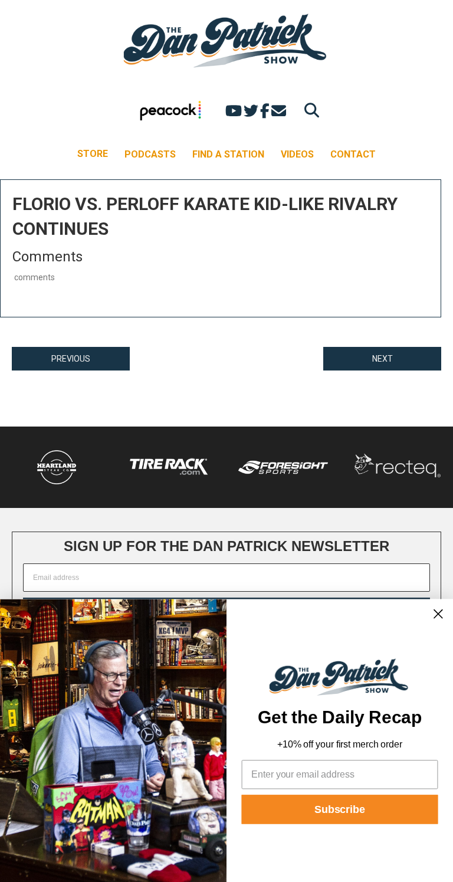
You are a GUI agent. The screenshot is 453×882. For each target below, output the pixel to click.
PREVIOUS (70, 358)
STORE (92, 153)
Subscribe (339, 809)
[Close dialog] (438, 614)
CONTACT (353, 154)
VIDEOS (297, 154)
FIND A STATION (228, 154)
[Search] (309, 110)
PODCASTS (150, 154)
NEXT (382, 358)
